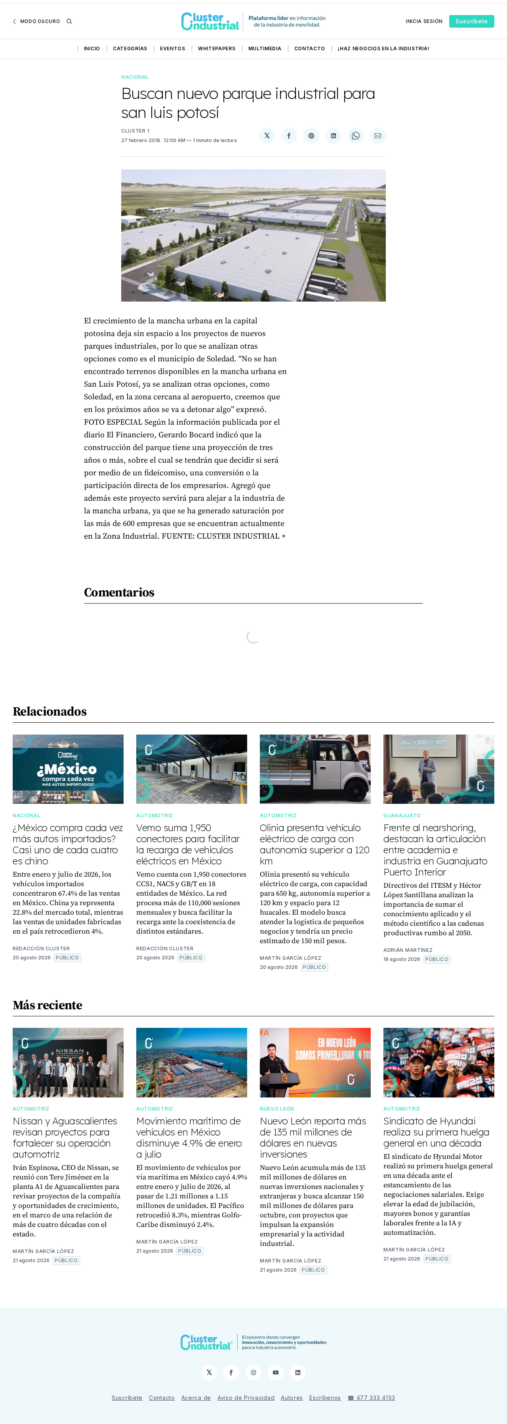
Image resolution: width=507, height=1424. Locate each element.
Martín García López (290, 958)
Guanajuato (402, 815)
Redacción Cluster (41, 948)
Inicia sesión (424, 21)
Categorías (130, 48)
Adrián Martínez (408, 950)
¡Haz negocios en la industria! (383, 48)
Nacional (135, 77)
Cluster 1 (135, 131)
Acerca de (196, 1397)
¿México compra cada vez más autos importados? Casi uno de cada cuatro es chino (68, 844)
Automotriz (154, 815)
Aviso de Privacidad (245, 1397)
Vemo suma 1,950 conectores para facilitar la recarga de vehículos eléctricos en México (188, 844)
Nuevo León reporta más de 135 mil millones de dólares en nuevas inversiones (313, 1137)
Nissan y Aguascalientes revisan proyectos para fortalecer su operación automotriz (65, 1137)
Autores (292, 1397)
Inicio (92, 48)
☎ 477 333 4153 (371, 1397)
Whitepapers (217, 48)
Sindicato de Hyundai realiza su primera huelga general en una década (436, 1132)
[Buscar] (69, 21)
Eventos (172, 48)
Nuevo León (277, 1109)
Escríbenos (325, 1397)
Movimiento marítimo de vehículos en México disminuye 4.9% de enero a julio (189, 1137)
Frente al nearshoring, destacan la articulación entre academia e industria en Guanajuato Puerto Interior (435, 850)
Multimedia (265, 48)
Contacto (310, 48)
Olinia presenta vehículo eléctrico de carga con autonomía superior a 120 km (314, 844)
